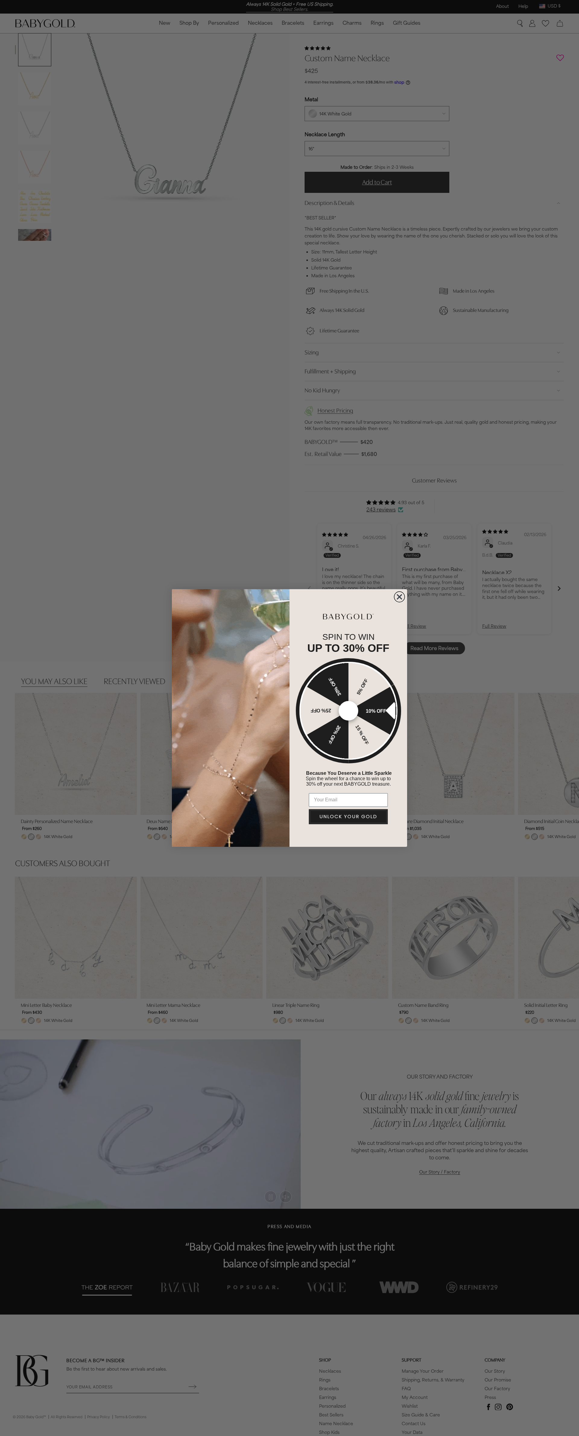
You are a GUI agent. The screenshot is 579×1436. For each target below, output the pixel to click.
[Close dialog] (399, 597)
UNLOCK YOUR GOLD (348, 816)
